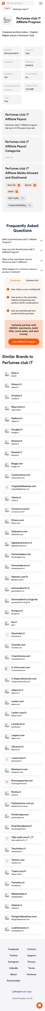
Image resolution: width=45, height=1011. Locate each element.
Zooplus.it (16, 395)
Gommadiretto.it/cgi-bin (24, 599)
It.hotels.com (18, 645)
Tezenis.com (17, 860)
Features (31, 974)
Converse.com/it (20, 509)
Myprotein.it (18, 407)
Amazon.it (16, 441)
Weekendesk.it (19, 894)
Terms (31, 968)
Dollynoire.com (19, 531)
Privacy (31, 962)
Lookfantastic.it (20, 928)
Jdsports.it (17, 690)
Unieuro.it (16, 384)
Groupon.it (17, 611)
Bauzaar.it (16, 452)
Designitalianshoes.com (24, 916)
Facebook (13, 949)
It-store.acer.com (20, 667)
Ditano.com (17, 520)
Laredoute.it (18, 724)
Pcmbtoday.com (20, 814)
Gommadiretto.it (20, 588)
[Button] (8, 3)
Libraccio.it (17, 747)
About (13, 974)
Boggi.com (17, 463)
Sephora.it (16, 418)
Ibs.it (14, 622)
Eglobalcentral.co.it (21, 543)
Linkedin (13, 968)
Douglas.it (16, 429)
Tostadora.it (17, 882)
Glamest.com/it (19, 577)
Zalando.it (16, 905)
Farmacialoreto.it (20, 565)
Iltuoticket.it (18, 633)
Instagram (13, 962)
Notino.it (16, 792)
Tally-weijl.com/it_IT (22, 837)
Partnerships (13, 981)
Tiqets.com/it (18, 871)
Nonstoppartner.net (22, 780)
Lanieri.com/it (18, 713)
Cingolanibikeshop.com (23, 486)
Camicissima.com (20, 475)
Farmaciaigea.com (21, 554)
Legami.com (17, 735)
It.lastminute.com (20, 656)
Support (31, 955)
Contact (31, 949)
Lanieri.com (17, 701)
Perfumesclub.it (11, 53)
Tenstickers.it (18, 848)
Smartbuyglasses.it (21, 826)
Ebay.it (15, 373)
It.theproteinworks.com (24, 679)
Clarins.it (16, 497)
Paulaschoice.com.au (22, 803)
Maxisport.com (19, 769)
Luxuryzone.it (18, 758)
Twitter (14, 955)
